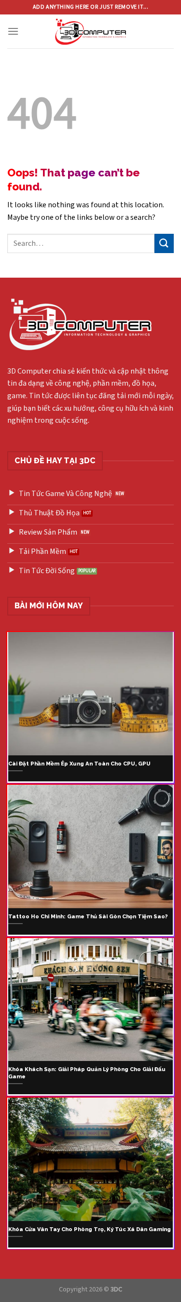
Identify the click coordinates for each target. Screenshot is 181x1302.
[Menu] (13, 31)
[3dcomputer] (91, 31)
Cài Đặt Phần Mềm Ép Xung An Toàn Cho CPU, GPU (79, 763)
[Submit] (164, 243)
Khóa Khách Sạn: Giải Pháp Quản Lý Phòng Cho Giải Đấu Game (87, 1073)
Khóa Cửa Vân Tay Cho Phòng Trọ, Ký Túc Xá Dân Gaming (89, 1229)
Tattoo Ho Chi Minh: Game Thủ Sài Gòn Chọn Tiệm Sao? (88, 916)
